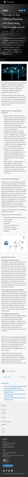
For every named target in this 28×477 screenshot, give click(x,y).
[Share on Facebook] (24, 10)
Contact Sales (8, 465)
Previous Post (5, 377)
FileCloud (5, 10)
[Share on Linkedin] (20, 10)
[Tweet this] (22, 10)
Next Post (23, 377)
